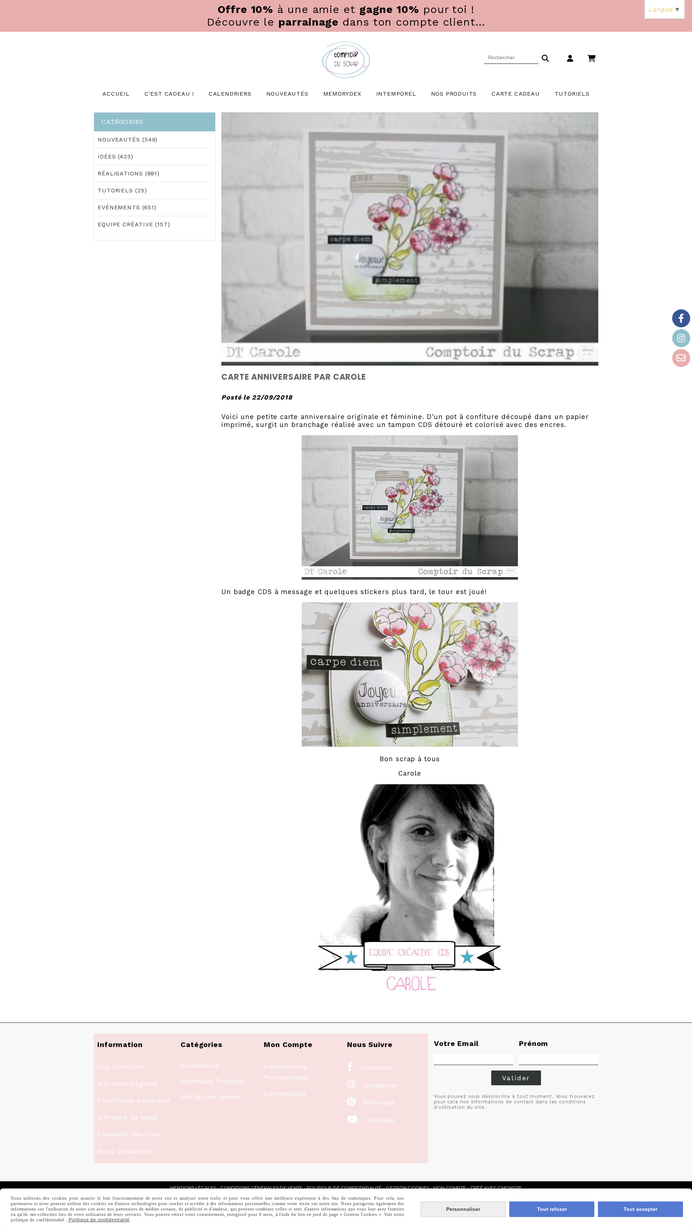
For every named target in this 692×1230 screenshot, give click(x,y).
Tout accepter (640, 1209)
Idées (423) (115, 156)
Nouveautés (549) (128, 139)
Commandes (285, 1094)
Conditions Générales (134, 1100)
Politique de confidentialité (344, 1187)
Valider (516, 1078)
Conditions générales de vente (261, 1187)
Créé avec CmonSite (496, 1187)
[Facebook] (681, 318)
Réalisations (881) (129, 173)
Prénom (533, 1043)
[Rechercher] (545, 57)
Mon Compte (449, 1187)
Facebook (369, 1067)
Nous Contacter (124, 1151)
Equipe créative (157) (134, 224)
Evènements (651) (127, 207)
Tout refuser (552, 1209)
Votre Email (456, 1043)
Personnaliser (463, 1209)
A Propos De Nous (127, 1117)
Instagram (372, 1085)
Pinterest (371, 1102)
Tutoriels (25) (122, 190)
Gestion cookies (407, 1187)
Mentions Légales (127, 1083)
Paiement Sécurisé (129, 1134)
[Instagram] (681, 338)
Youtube (370, 1120)
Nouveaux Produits (212, 1081)
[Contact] (681, 358)
